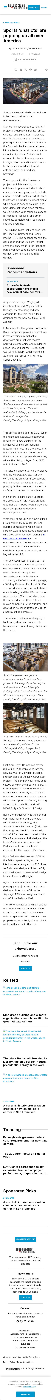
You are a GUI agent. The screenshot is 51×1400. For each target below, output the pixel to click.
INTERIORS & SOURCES (25, 1347)
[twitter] (25, 69)
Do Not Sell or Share (31, 1357)
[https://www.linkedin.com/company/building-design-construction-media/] (25, 1321)
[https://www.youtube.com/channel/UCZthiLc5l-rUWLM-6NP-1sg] (32, 1321)
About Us (7, 1357)
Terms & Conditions (25, 1362)
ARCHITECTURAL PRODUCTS (25, 1341)
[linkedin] (20, 69)
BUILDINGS (25, 1344)
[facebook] (15, 69)
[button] (5, 7)
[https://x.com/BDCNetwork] (28, 1321)
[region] (25, 1388)
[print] (46, 69)
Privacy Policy (9, 1362)
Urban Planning (11, 23)
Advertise (17, 1357)
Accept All (25, 1394)
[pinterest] (30, 69)
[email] (35, 69)
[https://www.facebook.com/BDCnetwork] (17, 1321)
